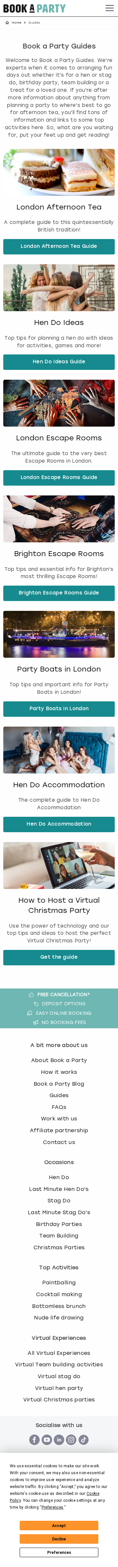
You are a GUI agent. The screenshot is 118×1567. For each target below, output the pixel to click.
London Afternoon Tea (59, 207)
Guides (59, 1095)
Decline (59, 1539)
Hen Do (59, 1177)
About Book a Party (59, 1060)
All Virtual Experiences (59, 1353)
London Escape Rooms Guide (59, 477)
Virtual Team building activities (59, 1364)
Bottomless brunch (59, 1306)
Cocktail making (59, 1294)
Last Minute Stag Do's (59, 1212)
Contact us (59, 1142)
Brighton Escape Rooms (59, 553)
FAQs (59, 1107)
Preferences (59, 1552)
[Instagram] (71, 1448)
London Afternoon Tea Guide (59, 246)
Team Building (58, 1236)
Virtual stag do (59, 1376)
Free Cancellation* (63, 994)
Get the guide (59, 957)
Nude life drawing (59, 1318)
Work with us (59, 1118)
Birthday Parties (59, 1224)
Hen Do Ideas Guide (59, 362)
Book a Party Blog (59, 1084)
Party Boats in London (59, 669)
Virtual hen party (59, 1388)
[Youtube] (47, 1448)
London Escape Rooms (59, 437)
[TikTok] (83, 1448)
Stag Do (59, 1200)
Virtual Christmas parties (59, 1399)
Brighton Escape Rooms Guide (59, 593)
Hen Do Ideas (59, 322)
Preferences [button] (53, 1507)
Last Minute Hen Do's (58, 1189)
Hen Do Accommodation (59, 784)
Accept (59, 1525)
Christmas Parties (59, 1247)
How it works (59, 1072)
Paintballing (59, 1282)
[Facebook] (34, 1448)
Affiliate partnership (59, 1130)
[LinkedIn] (59, 1448)
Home (16, 22)
